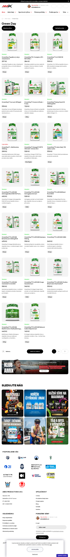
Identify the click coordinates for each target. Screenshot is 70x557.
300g (4, 342)
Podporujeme (40, 501)
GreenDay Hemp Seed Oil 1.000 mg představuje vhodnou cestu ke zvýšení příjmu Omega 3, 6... (57, 111)
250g (27, 117)
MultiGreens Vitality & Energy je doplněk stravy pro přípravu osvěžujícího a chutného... (10, 336)
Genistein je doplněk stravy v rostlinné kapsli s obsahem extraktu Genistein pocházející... (12, 291)
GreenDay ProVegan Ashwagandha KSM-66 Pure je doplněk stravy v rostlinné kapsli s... (11, 201)
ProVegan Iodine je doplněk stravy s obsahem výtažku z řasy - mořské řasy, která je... (34, 336)
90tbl (27, 207)
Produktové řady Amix (42, 498)
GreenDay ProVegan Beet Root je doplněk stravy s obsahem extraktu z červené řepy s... (57, 201)
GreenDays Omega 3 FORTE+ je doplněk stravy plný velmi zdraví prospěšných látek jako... (32, 156)
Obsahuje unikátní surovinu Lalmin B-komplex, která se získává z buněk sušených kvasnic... (34, 66)
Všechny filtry (7, 28)
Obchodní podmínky (8, 531)
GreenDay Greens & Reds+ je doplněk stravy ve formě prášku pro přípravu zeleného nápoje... (34, 111)
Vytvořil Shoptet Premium (5, 553)
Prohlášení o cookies (8, 523)
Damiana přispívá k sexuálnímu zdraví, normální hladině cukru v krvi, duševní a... (34, 246)
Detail (12, 47)
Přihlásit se (42, 537)
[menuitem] (4, 12)
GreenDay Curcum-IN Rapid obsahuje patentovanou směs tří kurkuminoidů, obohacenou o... (12, 111)
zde (51, 545)
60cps (27, 72)
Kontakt (38, 506)
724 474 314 (34, 5)
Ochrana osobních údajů (9, 526)
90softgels (28, 162)
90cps (4, 72)
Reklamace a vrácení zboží (10, 528)
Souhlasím (35, 549)
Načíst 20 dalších (35, 351)
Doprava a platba (7, 520)
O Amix (38, 495)
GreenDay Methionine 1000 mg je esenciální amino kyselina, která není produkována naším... (12, 156)
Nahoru (8, 351)
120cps (50, 297)
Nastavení (35, 554)
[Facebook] (4, 549)
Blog (37, 504)
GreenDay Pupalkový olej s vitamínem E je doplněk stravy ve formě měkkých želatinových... (12, 66)
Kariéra (38, 509)
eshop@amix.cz (35, 7)
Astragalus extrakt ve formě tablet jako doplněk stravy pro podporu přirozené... (33, 201)
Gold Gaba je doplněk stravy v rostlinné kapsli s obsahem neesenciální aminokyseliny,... (55, 246)
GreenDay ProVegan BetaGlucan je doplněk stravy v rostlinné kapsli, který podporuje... (12, 246)
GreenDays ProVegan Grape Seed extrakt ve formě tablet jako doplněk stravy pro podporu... (34, 291)
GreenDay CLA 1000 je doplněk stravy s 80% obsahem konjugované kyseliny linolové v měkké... (57, 66)
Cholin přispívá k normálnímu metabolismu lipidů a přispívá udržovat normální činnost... (57, 291)
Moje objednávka (7, 517)
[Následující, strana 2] (64, 351)
